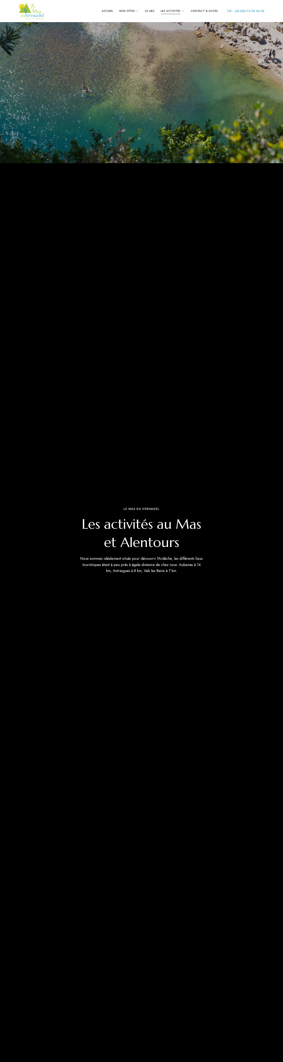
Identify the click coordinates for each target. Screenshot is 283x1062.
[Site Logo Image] (31, 11)
